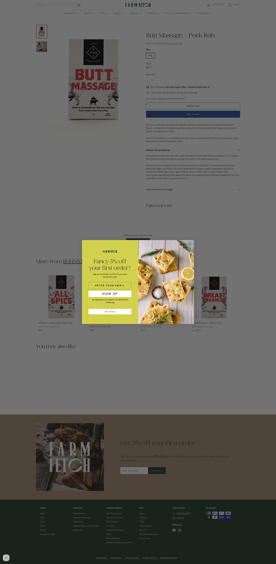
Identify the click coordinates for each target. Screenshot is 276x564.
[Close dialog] (190, 243)
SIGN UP (110, 294)
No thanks (110, 311)
